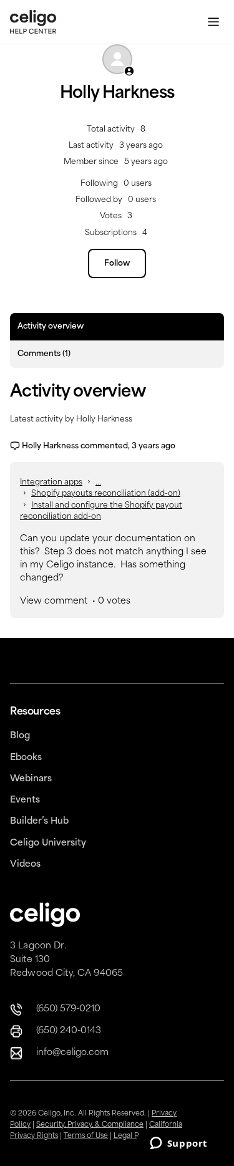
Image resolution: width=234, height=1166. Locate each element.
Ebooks (26, 758)
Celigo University (48, 843)
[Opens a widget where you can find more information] (178, 1144)
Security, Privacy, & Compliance (90, 1125)
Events (25, 800)
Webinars (31, 779)
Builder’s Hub (39, 821)
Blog (20, 736)
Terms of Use (86, 1136)
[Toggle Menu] (213, 22)
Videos (25, 864)
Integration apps (51, 482)
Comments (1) (44, 354)
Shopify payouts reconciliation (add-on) (105, 494)
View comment (53, 601)
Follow (117, 263)
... (98, 482)
